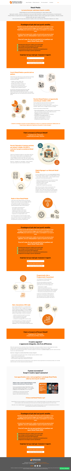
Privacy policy (37, 463)
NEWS (31, 465)
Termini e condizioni (46, 463)
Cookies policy (41, 463)
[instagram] (35, 466)
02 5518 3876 (38, 462)
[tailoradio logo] (15, 2)
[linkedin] (37, 466)
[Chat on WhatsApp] (65, 468)
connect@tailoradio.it (44, 462)
